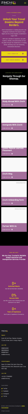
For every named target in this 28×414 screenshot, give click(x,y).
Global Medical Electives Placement (13, 149)
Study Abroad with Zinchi (13, 101)
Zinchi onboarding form (13, 200)
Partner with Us (9, 226)
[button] (25, 3)
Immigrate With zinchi (12, 124)
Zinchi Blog (7, 173)
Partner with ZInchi (20, 209)
